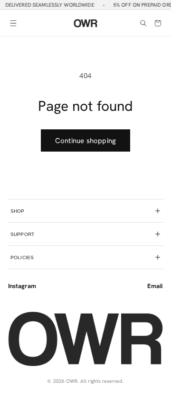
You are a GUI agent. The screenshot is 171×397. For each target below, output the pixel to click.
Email (155, 286)
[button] (13, 23)
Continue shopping (85, 140)
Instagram (22, 286)
